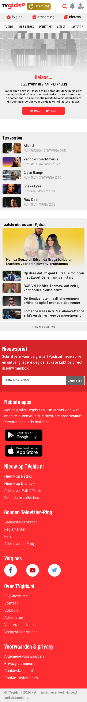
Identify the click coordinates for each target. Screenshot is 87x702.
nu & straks (26, 26)
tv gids (8, 26)
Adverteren (13, 617)
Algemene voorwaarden (24, 656)
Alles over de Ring (19, 544)
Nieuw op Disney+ (19, 483)
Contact (11, 603)
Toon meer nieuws (43, 327)
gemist (61, 26)
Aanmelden (75, 381)
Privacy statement (19, 663)
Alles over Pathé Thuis (23, 491)
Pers (8, 536)
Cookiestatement (18, 671)
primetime (45, 26)
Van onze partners (19, 625)
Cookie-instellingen (21, 678)
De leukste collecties (21, 498)
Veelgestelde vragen (21, 522)
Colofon (11, 610)
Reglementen (15, 529)
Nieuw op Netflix (18, 476)
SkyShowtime (16, 596)
